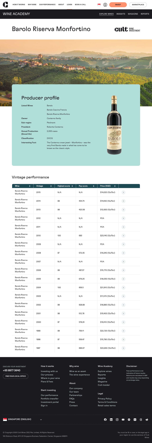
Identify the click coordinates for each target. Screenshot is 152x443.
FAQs (71, 399)
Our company (76, 388)
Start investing (48, 390)
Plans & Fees (47, 382)
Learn (69, 4)
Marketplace (138, 5)
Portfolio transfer (49, 399)
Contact (73, 406)
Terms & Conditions (107, 402)
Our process (47, 375)
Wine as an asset (77, 371)
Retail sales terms (107, 406)
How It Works (19, 4)
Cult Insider (104, 385)
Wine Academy (105, 366)
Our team (74, 392)
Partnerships (75, 395)
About (61, 4)
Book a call (80, 4)
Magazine (133, 14)
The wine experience (79, 375)
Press (72, 402)
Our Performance (47, 4)
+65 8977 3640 (11, 370)
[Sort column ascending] (30, 186)
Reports (145, 14)
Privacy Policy (105, 399)
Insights (120, 14)
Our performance (49, 395)
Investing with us (49, 371)
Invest (118, 5)
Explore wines (105, 371)
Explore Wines (106, 14)
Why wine (32, 4)
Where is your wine (50, 378)
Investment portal (50, 402)
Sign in (44, 406)
